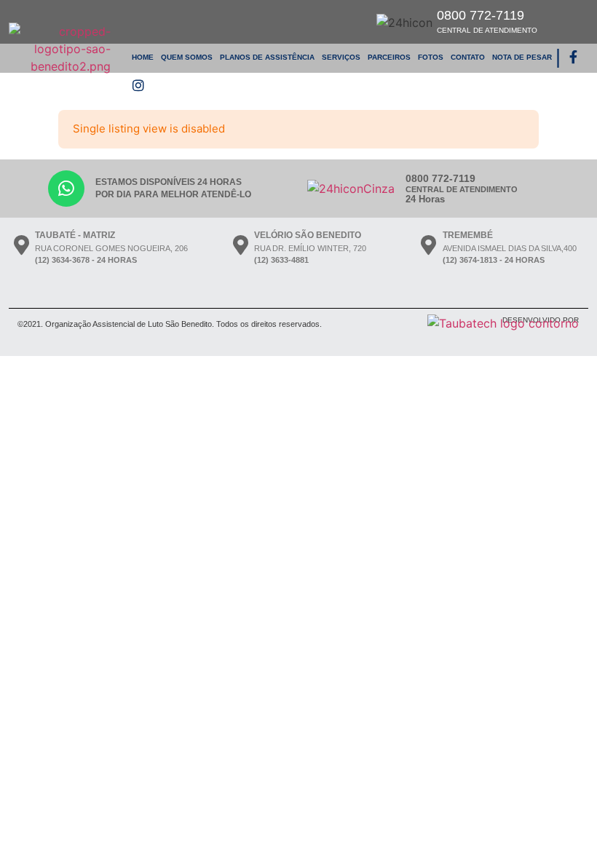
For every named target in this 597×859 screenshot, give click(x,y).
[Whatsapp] (66, 188)
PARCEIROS (389, 57)
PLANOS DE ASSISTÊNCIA (267, 57)
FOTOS (430, 57)
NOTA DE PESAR (522, 57)
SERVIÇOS (341, 57)
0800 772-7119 (487, 21)
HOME (143, 57)
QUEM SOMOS (187, 57)
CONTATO (468, 57)
